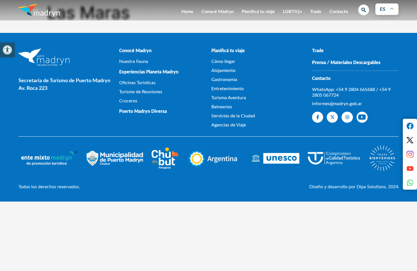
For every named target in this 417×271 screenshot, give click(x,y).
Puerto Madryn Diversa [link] (143, 111)
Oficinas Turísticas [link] (137, 83)
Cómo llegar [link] (223, 61)
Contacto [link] (338, 11)
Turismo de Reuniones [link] (140, 92)
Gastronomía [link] (224, 79)
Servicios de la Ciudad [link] (233, 116)
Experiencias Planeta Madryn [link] (148, 72)
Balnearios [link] (221, 107)
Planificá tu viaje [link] (258, 11)
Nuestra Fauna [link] (133, 61)
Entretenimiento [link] (227, 88)
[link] (7, 50)
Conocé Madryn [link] (217, 11)
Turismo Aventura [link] (228, 98)
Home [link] (187, 11)
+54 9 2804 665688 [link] (355, 89)
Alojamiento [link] (223, 70)
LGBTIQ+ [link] (292, 11)
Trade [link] (315, 11)
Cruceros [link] (128, 101)
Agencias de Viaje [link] (228, 125)
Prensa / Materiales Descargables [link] (346, 62)
